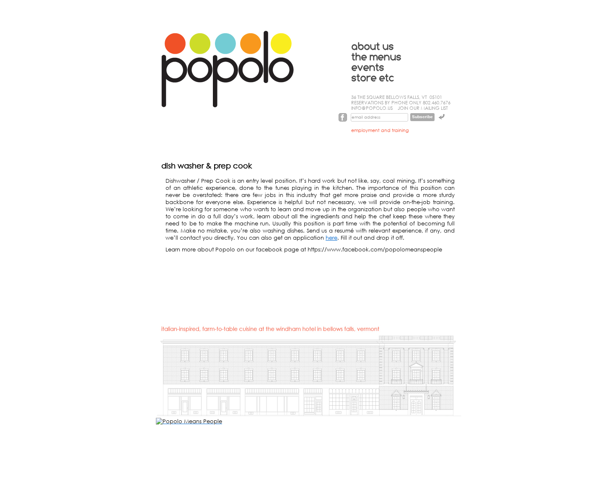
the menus (376, 57)
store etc (373, 78)
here (331, 237)
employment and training (380, 130)
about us (373, 46)
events (368, 67)
